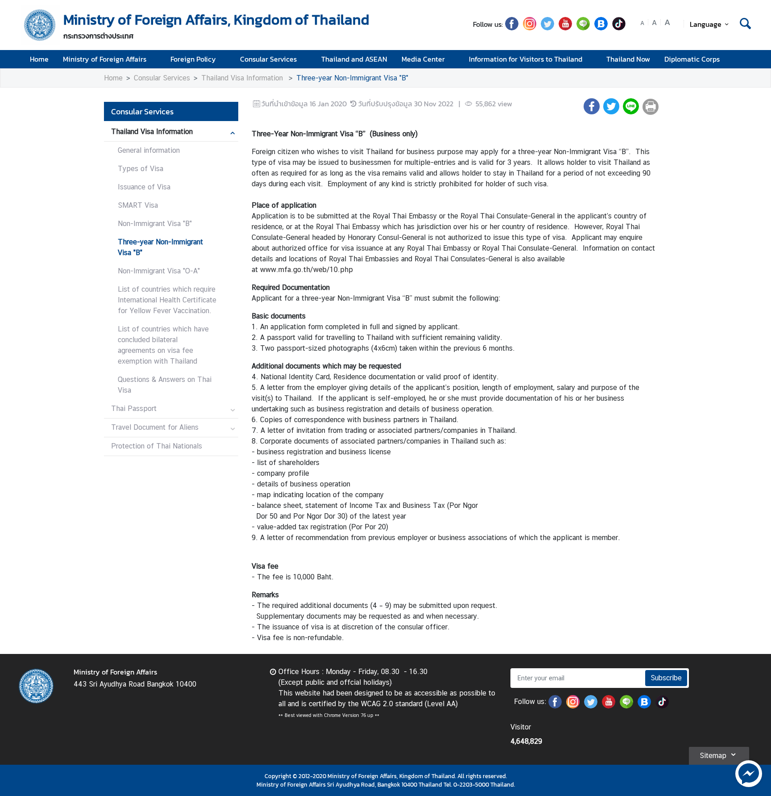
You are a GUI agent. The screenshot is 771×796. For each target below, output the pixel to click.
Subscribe (666, 678)
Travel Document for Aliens (155, 427)
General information (149, 150)
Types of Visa (140, 168)
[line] (583, 27)
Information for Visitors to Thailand (525, 59)
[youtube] (565, 27)
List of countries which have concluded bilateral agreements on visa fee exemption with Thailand (163, 345)
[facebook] (512, 27)
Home (39, 59)
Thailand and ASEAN (354, 59)
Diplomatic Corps (692, 59)
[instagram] (530, 27)
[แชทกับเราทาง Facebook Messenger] (749, 772)
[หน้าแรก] (40, 25)
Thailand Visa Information (243, 78)
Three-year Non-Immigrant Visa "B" (352, 78)
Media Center (423, 59)
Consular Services (268, 59)
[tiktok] (619, 27)
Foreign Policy (193, 59)
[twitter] (547, 27)
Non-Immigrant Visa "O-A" (159, 271)
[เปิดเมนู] (744, 59)
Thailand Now (628, 59)
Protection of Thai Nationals (156, 446)
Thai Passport (134, 408)
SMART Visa (138, 205)
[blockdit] (601, 27)
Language (705, 24)
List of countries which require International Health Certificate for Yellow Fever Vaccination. (167, 300)
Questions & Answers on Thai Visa (164, 384)
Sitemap (713, 755)
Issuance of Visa (144, 187)
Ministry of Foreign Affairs (104, 59)
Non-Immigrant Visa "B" (155, 223)
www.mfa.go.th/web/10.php (306, 269)
